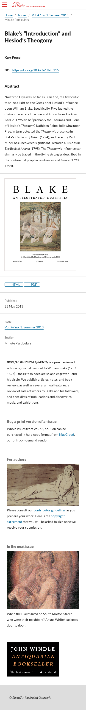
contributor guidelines (50, 510)
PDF (33, 284)
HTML (15, 284)
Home (9, 15)
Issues (22, 15)
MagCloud (66, 434)
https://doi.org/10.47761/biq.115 (35, 70)
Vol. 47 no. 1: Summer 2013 (50, 15)
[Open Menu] (4, 4)
